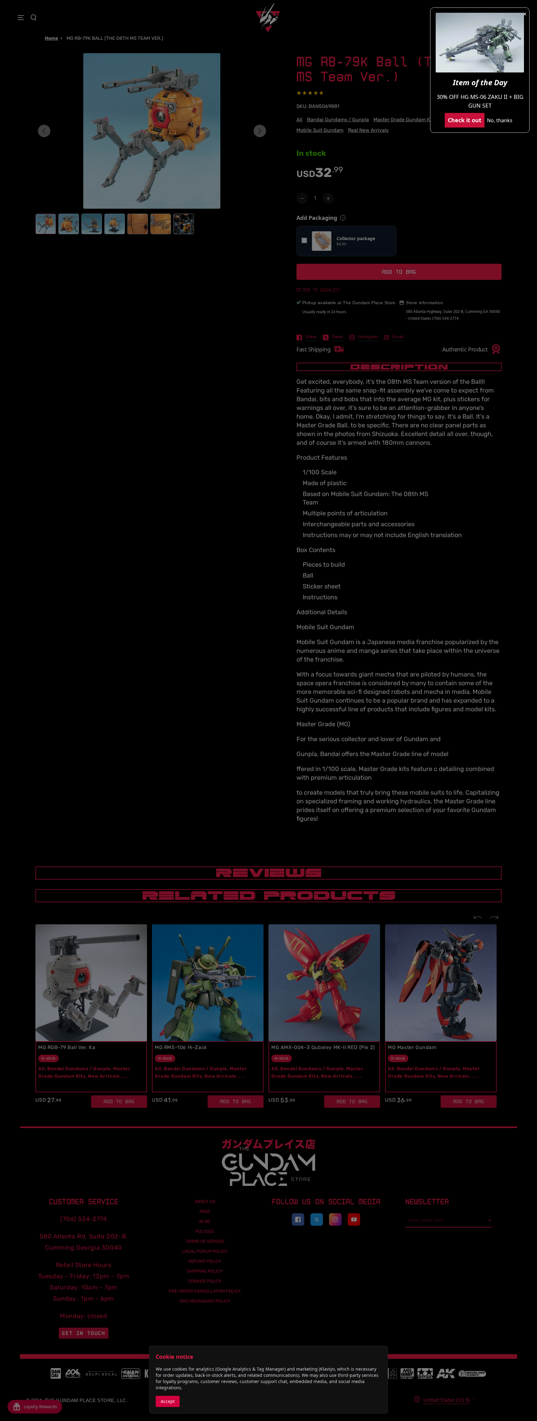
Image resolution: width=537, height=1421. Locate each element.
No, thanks (499, 120)
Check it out (464, 120)
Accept (168, 1401)
